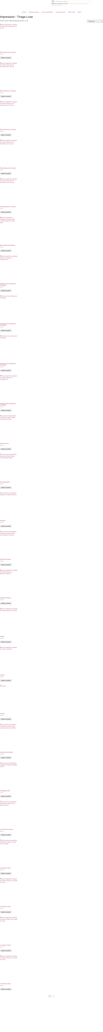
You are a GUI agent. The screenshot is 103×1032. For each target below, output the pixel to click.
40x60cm (71, 3)
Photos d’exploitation (47, 12)
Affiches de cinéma (34, 12)
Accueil (24, 12)
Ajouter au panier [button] (6, 57)
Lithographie (59, 5)
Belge (53, 5)
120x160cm (85, 3)
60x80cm (77, 3)
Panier (79, 12)
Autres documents (60, 12)
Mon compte (71, 12)
